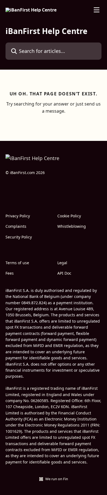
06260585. (40, 400)
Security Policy (18, 237)
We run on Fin (56, 478)
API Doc (64, 273)
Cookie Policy (69, 215)
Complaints (15, 226)
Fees (9, 273)
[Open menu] (97, 10)
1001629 (13, 431)
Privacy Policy (17, 215)
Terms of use (17, 262)
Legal (62, 262)
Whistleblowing (71, 226)
